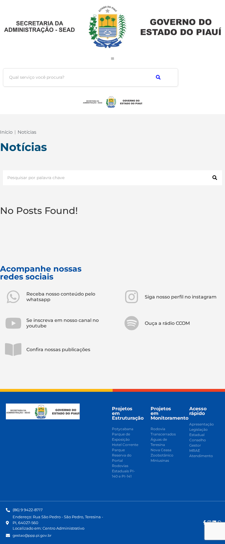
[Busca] (158, 77)
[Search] (214, 177)
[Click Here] (112, 58)
